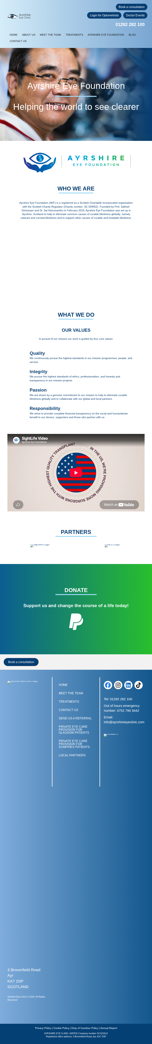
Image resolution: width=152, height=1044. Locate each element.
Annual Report (108, 1028)
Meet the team (50, 34)
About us (28, 34)
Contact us (18, 41)
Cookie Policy (61, 1028)
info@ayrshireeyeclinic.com (124, 722)
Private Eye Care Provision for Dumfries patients (74, 744)
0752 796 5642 (128, 711)
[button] (108, 685)
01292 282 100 (130, 24)
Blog (132, 34)
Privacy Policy (43, 1028)
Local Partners (72, 755)
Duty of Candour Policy (84, 1028)
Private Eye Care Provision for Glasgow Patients (74, 729)
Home (13, 34)
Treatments (74, 34)
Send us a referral (75, 718)
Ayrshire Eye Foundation (106, 34)
